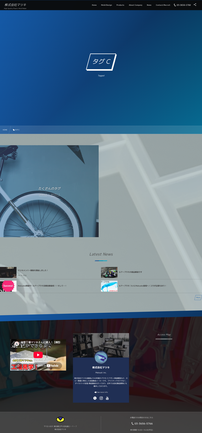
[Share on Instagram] (101, 398)
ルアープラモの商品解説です (130, 272)
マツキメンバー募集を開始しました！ (33, 270)
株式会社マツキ (15, 4)
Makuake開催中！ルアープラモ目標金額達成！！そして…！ (42, 286)
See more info (102, 392)
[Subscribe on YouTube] (107, 398)
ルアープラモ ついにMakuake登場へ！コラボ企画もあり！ (142, 286)
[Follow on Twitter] (95, 398)
